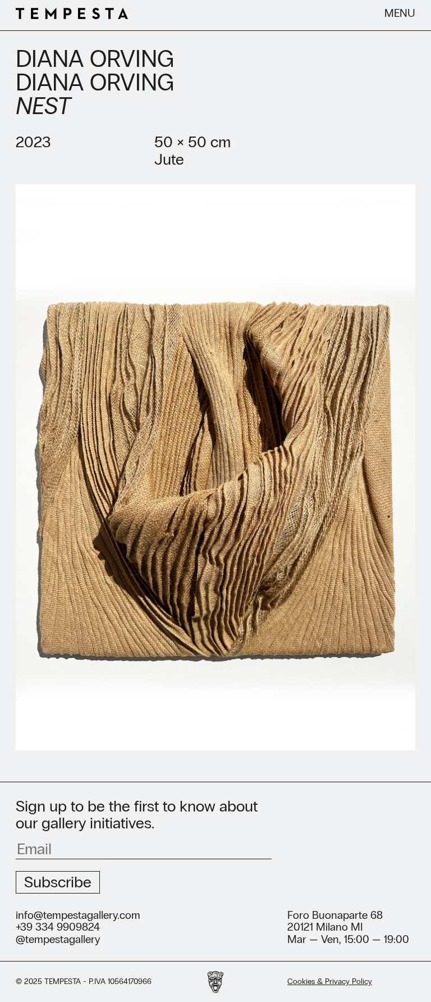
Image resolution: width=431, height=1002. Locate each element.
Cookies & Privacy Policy (329, 981)
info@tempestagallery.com (78, 915)
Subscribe (57, 882)
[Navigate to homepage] (72, 15)
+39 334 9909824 (58, 927)
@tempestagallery (58, 939)
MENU (399, 13)
